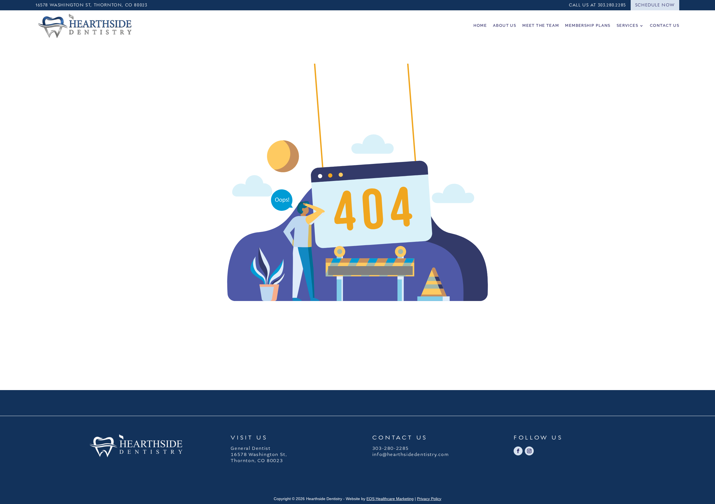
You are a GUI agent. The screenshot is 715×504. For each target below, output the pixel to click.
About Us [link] (504, 25)
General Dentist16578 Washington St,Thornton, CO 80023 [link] (259, 455)
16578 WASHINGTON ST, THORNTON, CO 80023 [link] (91, 5)
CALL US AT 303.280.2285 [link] (597, 5)
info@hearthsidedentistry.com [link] (410, 454)
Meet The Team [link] (540, 25)
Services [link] (627, 25)
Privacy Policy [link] (429, 498)
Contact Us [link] (664, 25)
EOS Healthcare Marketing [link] (390, 498)
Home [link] (480, 25)
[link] (85, 26)
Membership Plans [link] (587, 25)
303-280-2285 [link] (390, 448)
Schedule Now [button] (655, 5)
